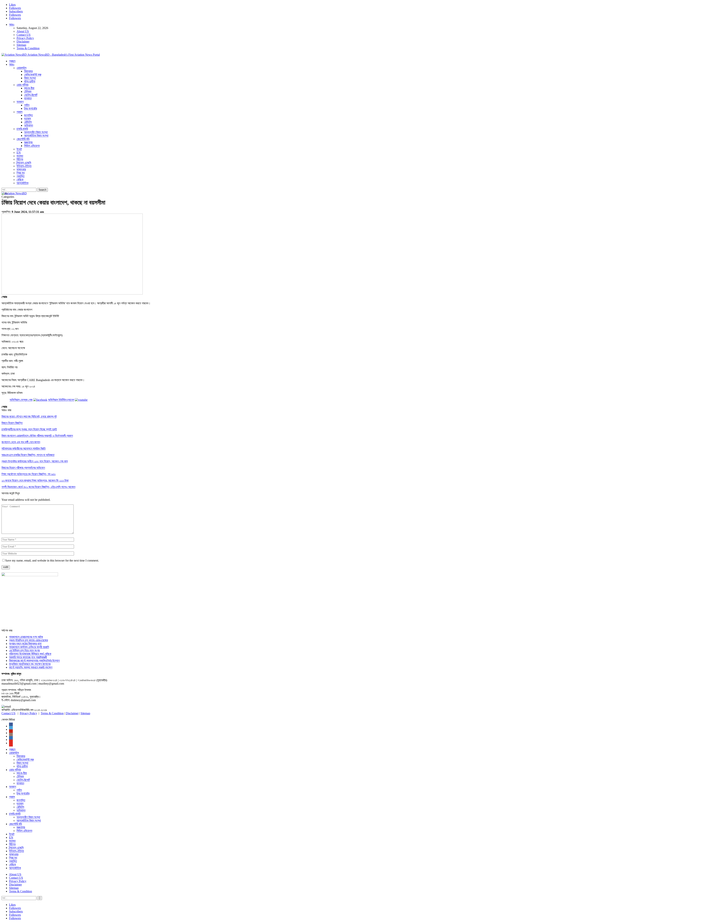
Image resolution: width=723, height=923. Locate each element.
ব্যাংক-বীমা (29, 88)
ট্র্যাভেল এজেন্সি (24, 162)
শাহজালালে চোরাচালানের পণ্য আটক (26, 636)
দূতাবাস (27, 118)
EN (19, 152)
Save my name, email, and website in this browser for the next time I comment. (52, 560)
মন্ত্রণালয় (28, 142)
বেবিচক (20, 179)
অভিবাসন (28, 125)
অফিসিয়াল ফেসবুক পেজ (21, 399)
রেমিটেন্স (28, 122)
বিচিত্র (20, 159)
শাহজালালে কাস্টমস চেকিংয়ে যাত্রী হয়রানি (29, 647)
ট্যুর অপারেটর (30, 108)
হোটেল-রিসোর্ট (30, 95)
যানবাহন (28, 98)
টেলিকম (27, 91)
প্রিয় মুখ (20, 172)
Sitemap (21, 44)
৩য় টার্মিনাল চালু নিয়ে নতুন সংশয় (24, 650)
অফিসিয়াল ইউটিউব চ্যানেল (61, 399)
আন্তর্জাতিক (22, 183)
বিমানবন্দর (28, 71)
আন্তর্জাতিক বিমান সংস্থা (36, 135)
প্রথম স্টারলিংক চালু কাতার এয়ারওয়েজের (28, 640)
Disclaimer (23, 41)
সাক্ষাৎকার (21, 169)
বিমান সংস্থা (30, 78)
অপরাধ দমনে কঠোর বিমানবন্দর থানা (25, 643)
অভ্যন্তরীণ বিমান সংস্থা (36, 132)
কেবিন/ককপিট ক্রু (32, 74)
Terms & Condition (28, 48)
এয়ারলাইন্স (21, 67)
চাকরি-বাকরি (22, 128)
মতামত (20, 156)
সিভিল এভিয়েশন (32, 145)
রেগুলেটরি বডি (23, 139)
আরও (11, 24)
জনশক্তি (28, 115)
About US (23, 31)
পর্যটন (26, 105)
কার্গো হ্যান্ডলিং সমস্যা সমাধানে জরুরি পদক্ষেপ (30, 667)
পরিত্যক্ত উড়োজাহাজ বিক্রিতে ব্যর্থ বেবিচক (30, 653)
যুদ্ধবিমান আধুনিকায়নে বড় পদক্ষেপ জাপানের (29, 664)
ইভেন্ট (19, 149)
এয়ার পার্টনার (22, 84)
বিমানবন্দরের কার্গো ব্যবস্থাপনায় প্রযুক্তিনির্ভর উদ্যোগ (34, 660)
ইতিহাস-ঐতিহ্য (24, 166)
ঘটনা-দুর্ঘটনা (29, 81)
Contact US (24, 34)
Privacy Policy (25, 38)
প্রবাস (19, 111)
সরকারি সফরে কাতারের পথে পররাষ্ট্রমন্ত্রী (28, 657)
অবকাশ (20, 101)
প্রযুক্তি (20, 176)
